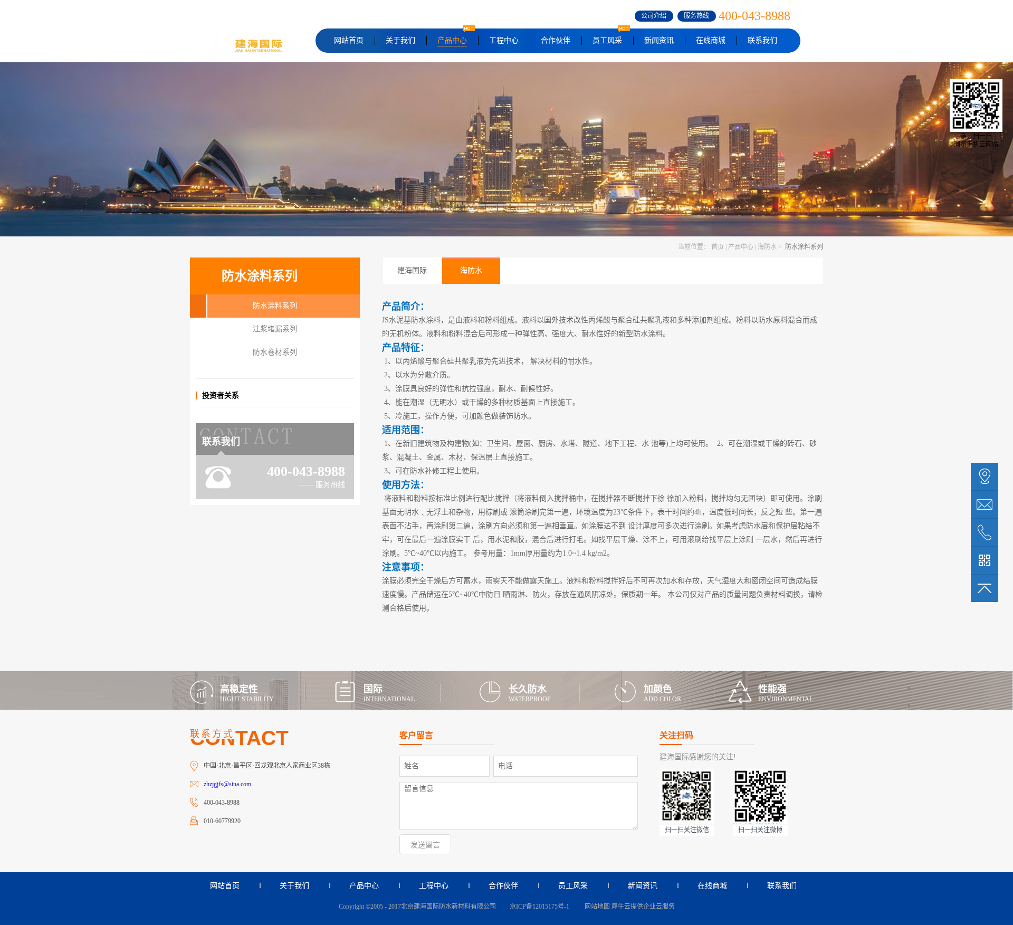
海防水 (767, 247)
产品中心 (740, 247)
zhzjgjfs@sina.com (227, 784)
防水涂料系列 (803, 247)
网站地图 (595, 906)
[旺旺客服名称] (984, 504)
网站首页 (349, 40)
